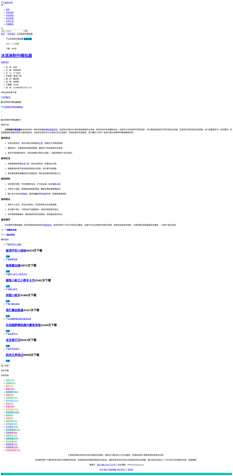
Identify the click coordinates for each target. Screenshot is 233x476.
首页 (8, 10)
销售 (54, 184)
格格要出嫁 (13, 265)
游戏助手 (11, 444)
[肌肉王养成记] (12, 349)
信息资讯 (11, 398)
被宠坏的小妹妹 (16, 250)
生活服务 (12, 427)
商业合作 (121, 470)
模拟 (16, 130)
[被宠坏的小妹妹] (13, 244)
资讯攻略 (10, 18)
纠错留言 (7, 97)
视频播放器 (13, 430)
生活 (9, 404)
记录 (9, 418)
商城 (9, 415)
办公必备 (11, 441)
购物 (45, 194)
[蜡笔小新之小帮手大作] (16, 274)
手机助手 (11, 433)
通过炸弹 (11, 235)
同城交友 (11, 436)
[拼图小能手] (11, 289)
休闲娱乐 (12, 392)
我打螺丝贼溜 (14, 310)
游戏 (10, 389)
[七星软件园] (7, 3)
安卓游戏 (12, 409)
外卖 (23, 164)
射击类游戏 (13, 450)
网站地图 (112, 470)
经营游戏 (5, 62)
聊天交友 (12, 401)
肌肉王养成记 (14, 355)
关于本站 (103, 470)
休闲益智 (11, 424)
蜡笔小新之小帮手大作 (20, 280)
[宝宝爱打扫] (11, 334)
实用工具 (10, 21)
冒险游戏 (11, 421)
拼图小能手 (13, 295)
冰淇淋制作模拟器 (16, 55)
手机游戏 (10, 15)
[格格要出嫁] (11, 259)
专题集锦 (10, 24)
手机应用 (10, 13)
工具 (41, 143)
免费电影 (12, 447)
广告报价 (129, 470)
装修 (25, 194)
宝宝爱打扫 (13, 340)
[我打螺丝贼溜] (12, 304)
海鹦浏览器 (12, 230)
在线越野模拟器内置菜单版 (23, 325)
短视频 (10, 383)
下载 (8, 256)
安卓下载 (28, 39)
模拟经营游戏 (51, 130)
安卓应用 (12, 412)
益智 (9, 395)
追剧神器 (12, 439)
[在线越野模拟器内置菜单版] (18, 319)
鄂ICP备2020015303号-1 (107, 465)
